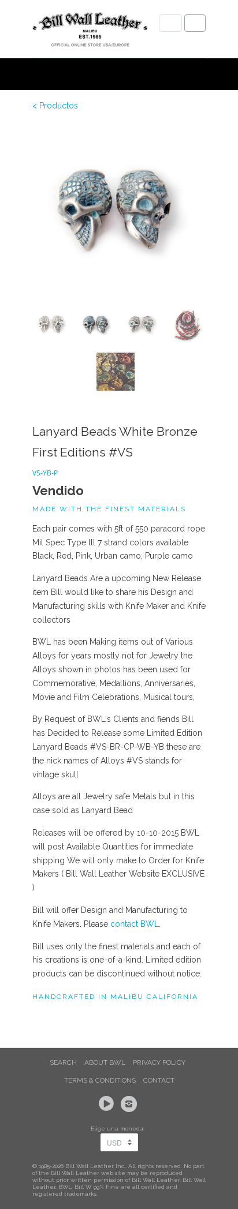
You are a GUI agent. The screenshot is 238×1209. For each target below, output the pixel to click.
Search (63, 1062)
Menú (170, 23)
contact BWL (134, 924)
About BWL (104, 1062)
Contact (158, 1080)
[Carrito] (195, 23)
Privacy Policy (159, 1062)
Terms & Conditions (100, 1080)
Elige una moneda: (119, 1128)
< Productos (55, 105)
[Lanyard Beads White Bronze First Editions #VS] (119, 210)
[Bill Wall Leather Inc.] (90, 32)
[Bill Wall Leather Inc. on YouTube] (108, 1104)
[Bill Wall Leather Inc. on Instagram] (130, 1104)
